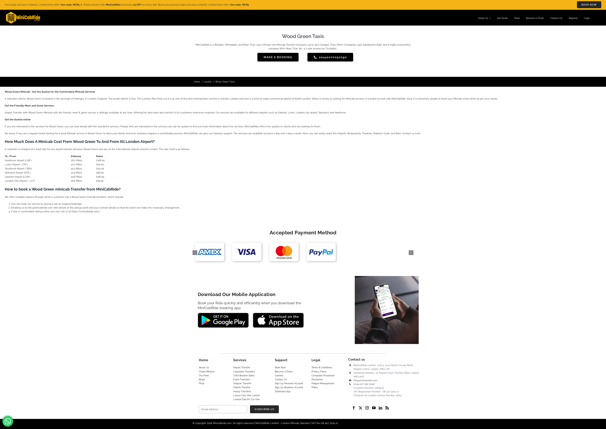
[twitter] (360, 408)
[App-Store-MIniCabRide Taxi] (278, 313)
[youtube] (374, 408)
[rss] (387, 408)
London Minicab (290, 423)
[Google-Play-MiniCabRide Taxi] (223, 313)
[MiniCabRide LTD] (23, 13)
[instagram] (367, 408)
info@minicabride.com (40, 207)
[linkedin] (380, 408)
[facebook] (354, 408)
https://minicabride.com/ (85, 211)
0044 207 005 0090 (364, 384)
